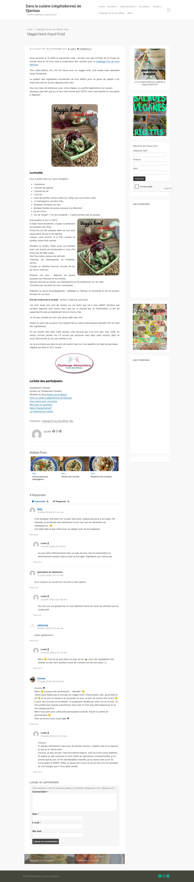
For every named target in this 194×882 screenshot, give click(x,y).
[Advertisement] (150, 252)
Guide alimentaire (127, 6)
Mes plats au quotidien (41, 404)
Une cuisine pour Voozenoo (43, 401)
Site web (36, 831)
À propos (156, 6)
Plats (66, 29)
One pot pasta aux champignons (40, 477)
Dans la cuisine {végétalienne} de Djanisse (51, 397)
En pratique (144, 6)
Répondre (34, 534)
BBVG (130, 13)
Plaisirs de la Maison (57, 394)
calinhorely (42, 625)
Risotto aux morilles (70, 476)
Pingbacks (62, 501)
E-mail (36, 822)
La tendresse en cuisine (41, 411)
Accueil (102, 6)
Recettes (112, 6)
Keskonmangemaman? (41, 408)
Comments (41, 501)
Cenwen (41, 678)
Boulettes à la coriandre (101, 476)
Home (30, 29)
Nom (35, 814)
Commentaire (40, 791)
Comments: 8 (85, 49)
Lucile (73, 49)
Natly (39, 509)
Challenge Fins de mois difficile (111, 13)
